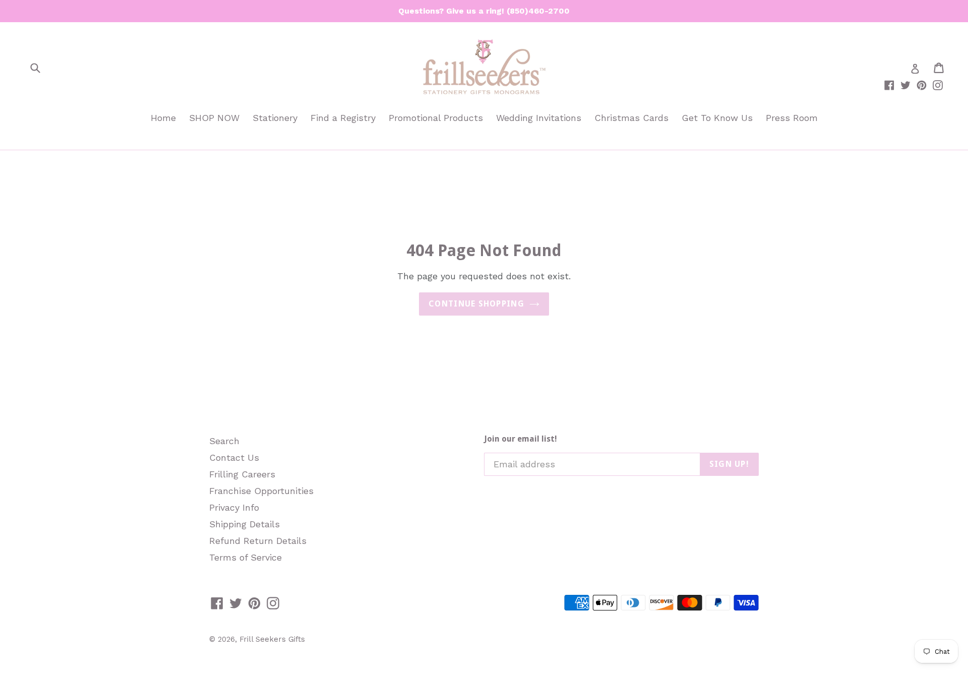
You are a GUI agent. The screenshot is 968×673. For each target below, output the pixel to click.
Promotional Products (436, 117)
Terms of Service (245, 557)
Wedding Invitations (538, 117)
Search (224, 441)
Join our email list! (520, 439)
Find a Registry (343, 117)
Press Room (792, 117)
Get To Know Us (717, 117)
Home (163, 117)
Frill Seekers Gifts (272, 639)
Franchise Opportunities (261, 490)
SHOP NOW (214, 117)
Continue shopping (476, 304)
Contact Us (234, 457)
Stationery (275, 117)
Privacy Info (234, 507)
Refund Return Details (258, 540)
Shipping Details (244, 524)
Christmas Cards (631, 117)
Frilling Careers (242, 474)
